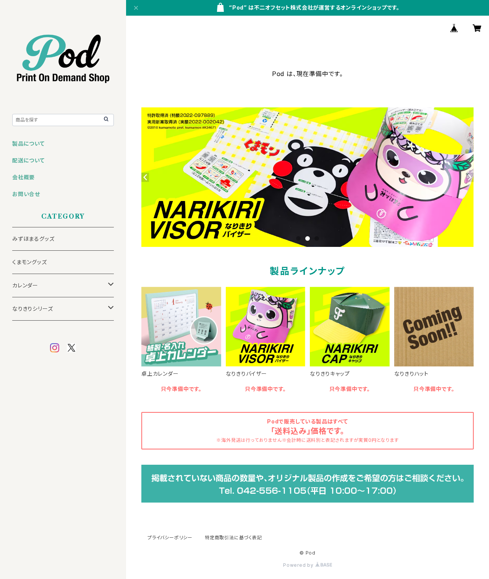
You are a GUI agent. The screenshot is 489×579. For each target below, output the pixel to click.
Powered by (299, 565)
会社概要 (23, 177)
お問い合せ (26, 194)
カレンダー (25, 285)
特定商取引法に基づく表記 (233, 537)
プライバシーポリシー (170, 537)
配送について (28, 160)
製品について (28, 143)
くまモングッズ (29, 262)
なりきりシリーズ (32, 308)
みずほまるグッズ (33, 238)
